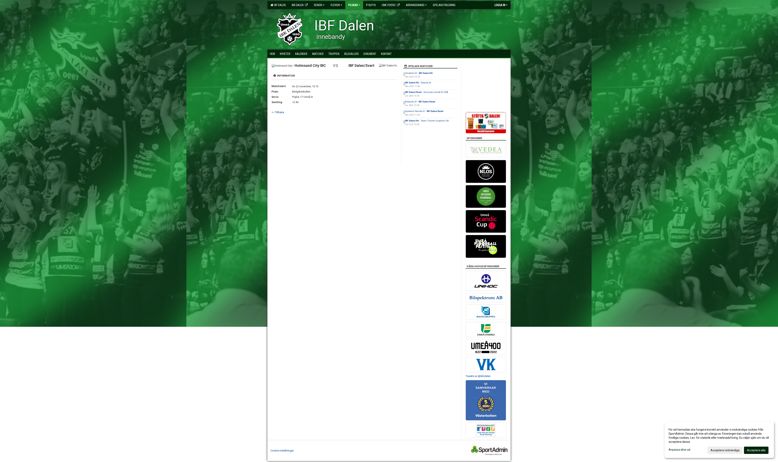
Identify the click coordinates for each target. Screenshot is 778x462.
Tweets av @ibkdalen (478, 376)
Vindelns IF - (419, 73)
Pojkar (353, 5)
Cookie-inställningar (282, 450)
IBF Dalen (279, 5)
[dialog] (719, 440)
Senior (318, 5)
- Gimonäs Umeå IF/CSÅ (426, 92)
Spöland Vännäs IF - (424, 111)
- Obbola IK (418, 82)
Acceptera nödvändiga (725, 450)
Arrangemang (415, 5)
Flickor (335, 5)
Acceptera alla (756, 450)
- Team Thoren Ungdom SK (427, 120)
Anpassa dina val (679, 449)
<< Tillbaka (277, 112)
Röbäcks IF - (420, 101)
